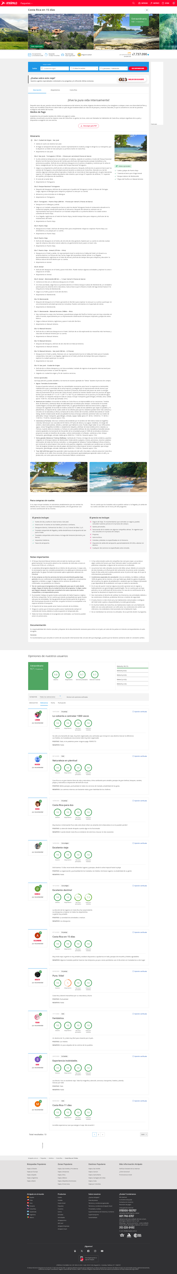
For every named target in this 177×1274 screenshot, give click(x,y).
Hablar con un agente (136, 79)
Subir (143, 1134)
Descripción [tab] (37, 90)
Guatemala (33, 1212)
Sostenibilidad (92, 1217)
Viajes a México (62, 1178)
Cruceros (60, 1209)
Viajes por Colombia (94, 1184)
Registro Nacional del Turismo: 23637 (70, 1269)
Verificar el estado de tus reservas (129, 1169)
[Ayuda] (165, 3)
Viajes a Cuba (92, 1181)
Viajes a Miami (31, 1181)
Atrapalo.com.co (33, 1158)
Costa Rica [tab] (73, 90)
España (32, 1197)
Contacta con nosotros (126, 1202)
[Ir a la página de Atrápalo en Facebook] (88, 1251)
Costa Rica (59, 1158)
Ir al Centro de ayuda (125, 1200)
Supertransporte (93, 1215)
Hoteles (60, 1200)
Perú (31, 1203)
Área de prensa (93, 1200)
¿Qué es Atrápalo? (93, 1197)
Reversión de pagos (125, 1204)
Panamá (32, 1206)
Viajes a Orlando (32, 1169)
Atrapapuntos (62, 1220)
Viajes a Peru (61, 1175)
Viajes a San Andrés (94, 1169)
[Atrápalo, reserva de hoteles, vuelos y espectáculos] (9, 3)
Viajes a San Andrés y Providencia (68, 1169)
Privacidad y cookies (94, 1209)
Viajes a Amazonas (63, 1172)
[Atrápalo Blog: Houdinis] (75, 1251)
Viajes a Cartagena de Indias (96, 1178)
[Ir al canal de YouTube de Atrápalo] (102, 1251)
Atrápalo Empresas (63, 1226)
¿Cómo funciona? (124, 1172)
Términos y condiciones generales (98, 1203)
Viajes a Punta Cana (64, 1184)
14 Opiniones (140, 22)
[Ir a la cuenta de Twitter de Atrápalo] (82, 1251)
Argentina (33, 1215)
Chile (31, 1200)
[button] (147, 10)
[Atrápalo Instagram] (95, 1251)
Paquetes (43, 1158)
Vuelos (60, 1197)
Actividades (61, 1217)
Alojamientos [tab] (55, 90)
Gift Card (60, 1223)
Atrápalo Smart (62, 1229)
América (51, 1158)
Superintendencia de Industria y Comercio (101, 1212)
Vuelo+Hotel (61, 1203)
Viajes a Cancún (93, 1172)
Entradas (60, 1215)
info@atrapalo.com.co (130, 1231)
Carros (60, 1212)
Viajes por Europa (32, 1172)
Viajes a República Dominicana (67, 1181)
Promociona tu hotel (125, 1175)
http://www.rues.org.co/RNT (130, 1269)
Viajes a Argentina (32, 1178)
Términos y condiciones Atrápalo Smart (100, 1206)
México (32, 1217)
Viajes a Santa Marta (94, 1175)
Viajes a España (31, 1175)
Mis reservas (123, 1197)
